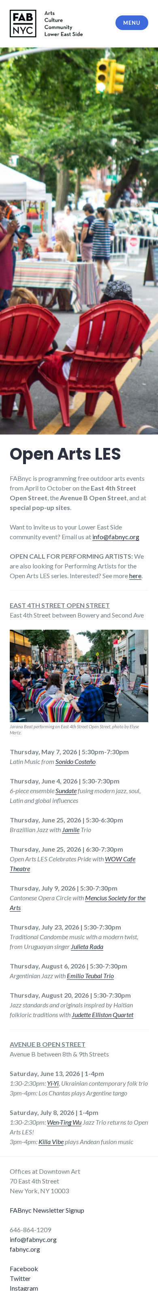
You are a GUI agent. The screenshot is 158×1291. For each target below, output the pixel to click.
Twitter (20, 1278)
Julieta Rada (87, 946)
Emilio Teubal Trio (90, 975)
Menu (131, 22)
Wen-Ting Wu (64, 1122)
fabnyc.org (25, 1249)
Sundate (66, 790)
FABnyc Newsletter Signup (47, 1210)
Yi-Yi (53, 1083)
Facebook (24, 1268)
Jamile (70, 829)
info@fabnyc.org (115, 536)
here (135, 575)
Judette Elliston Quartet (102, 1014)
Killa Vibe (51, 1141)
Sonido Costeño (76, 761)
